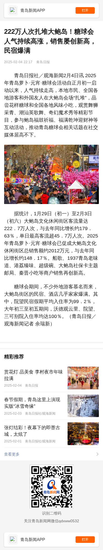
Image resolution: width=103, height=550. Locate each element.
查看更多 (12, 454)
